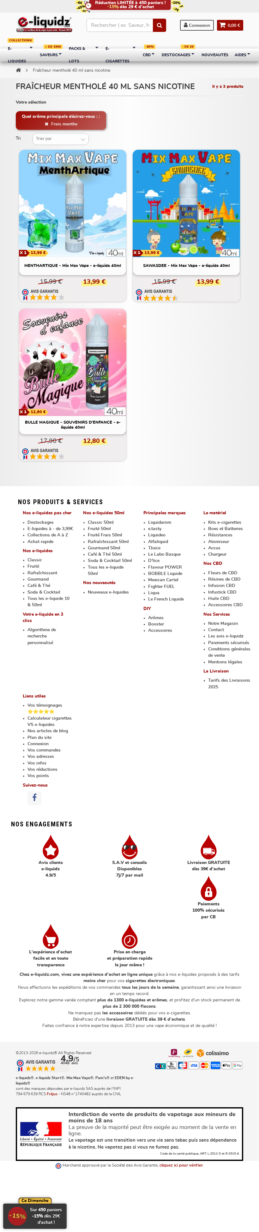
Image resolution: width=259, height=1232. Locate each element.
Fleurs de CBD (223, 573)
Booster (156, 624)
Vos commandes (44, 750)
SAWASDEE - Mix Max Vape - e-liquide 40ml (186, 266)
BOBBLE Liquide (165, 573)
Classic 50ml (101, 522)
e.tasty (154, 529)
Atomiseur (218, 542)
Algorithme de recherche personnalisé (41, 636)
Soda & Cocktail (43, 592)
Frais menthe (63, 124)
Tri (18, 138)
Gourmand (38, 579)
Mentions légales (225, 662)
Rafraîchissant (42, 573)
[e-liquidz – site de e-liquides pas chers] (44, 24)
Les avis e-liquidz (226, 636)
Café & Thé (38, 585)
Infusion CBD (221, 585)
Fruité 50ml (99, 529)
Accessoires (160, 630)
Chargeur (217, 554)
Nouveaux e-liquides (108, 592)
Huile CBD (219, 598)
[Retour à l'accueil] (18, 70)
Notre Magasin (223, 623)
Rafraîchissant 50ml (108, 542)
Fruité (33, 566)
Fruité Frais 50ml (105, 535)
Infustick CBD (222, 592)
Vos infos (36, 763)
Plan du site (39, 737)
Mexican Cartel (163, 580)
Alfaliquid (158, 542)
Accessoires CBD (225, 605)
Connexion (199, 25)
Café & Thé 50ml (105, 554)
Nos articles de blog (47, 731)
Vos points (38, 776)
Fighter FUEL (161, 586)
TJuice (154, 548)
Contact (216, 630)
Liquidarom (159, 522)
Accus (214, 548)
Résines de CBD (224, 579)
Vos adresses (40, 756)
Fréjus (52, 1094)
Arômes (156, 618)
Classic (34, 560)
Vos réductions (42, 769)
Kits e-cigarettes (224, 522)
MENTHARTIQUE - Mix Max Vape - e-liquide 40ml (72, 266)
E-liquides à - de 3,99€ (50, 529)
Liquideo (157, 535)
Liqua (154, 593)
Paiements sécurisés (228, 643)
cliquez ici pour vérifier (181, 1165)
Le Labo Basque (164, 554)
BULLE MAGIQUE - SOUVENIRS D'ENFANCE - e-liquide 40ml (73, 425)
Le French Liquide (166, 599)
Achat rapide (40, 542)
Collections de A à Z (47, 535)
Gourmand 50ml (104, 548)
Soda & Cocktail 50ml (110, 561)
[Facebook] (34, 798)
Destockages (40, 522)
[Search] (159, 25)
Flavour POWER (165, 567)
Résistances (220, 535)
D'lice (154, 561)
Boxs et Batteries (225, 529)
